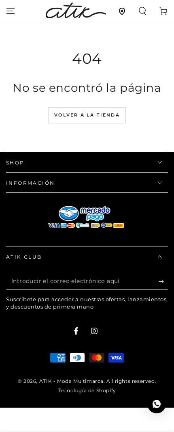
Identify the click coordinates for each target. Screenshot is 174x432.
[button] (142, 11)
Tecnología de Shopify (87, 390)
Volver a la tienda (87, 115)
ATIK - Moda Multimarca (71, 381)
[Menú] (10, 11)
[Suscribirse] (163, 281)
